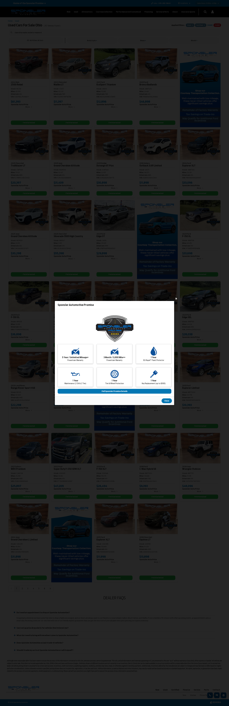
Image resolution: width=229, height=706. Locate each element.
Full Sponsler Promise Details (114, 391)
